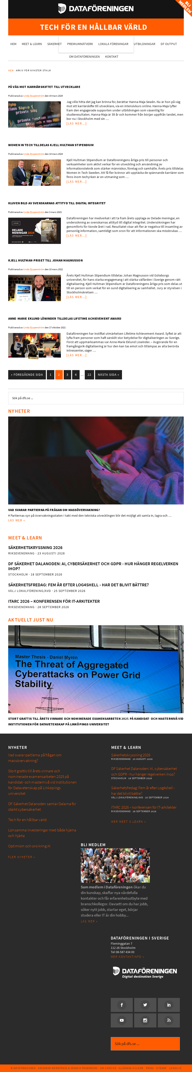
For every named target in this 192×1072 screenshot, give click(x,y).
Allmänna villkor (131, 1068)
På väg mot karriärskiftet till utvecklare (44, 87)
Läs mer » (16, 520)
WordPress (59, 1068)
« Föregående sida (27, 374)
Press (150, 1068)
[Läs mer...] (76, 123)
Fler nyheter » (21, 857)
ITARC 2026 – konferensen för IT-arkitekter (54, 601)
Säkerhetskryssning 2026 (35, 547)
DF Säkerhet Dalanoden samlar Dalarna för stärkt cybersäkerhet (42, 806)
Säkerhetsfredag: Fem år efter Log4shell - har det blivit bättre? (78, 585)
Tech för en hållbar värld (27, 819)
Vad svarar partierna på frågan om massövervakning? (54, 510)
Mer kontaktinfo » (127, 957)
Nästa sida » (108, 374)
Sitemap (161, 1068)
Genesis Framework (84, 1068)
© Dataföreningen (23, 1068)
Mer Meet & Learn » (128, 822)
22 (89, 374)
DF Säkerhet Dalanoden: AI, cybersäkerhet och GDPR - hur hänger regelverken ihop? (93, 566)
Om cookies (108, 1068)
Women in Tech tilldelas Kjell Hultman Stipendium (51, 145)
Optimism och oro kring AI (29, 846)
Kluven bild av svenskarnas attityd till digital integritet (57, 203)
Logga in (175, 1068)
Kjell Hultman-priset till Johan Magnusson (45, 260)
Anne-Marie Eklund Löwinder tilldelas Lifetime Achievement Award (64, 318)
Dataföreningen (96, 8)
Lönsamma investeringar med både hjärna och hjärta (42, 832)
